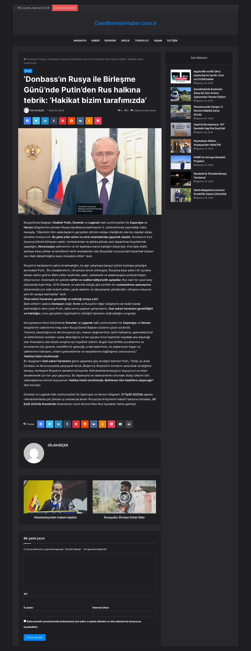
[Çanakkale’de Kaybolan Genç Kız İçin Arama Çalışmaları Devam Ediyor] (181, 94)
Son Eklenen (199, 57)
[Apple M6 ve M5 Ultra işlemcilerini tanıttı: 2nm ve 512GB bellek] (181, 76)
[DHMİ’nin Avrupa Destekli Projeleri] (181, 162)
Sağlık (125, 40)
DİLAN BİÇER (37, 110)
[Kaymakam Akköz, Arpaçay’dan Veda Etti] (181, 146)
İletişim (172, 40)
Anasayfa (79, 40)
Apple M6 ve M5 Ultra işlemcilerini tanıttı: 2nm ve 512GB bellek (209, 75)
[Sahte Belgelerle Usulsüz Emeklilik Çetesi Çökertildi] (181, 195)
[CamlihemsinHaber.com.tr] (125, 23)
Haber (95, 40)
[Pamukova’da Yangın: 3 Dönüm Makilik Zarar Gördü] (181, 112)
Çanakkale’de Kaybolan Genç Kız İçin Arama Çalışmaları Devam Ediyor (210, 92)
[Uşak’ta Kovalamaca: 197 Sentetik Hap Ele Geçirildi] (181, 129)
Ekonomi (110, 40)
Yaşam (158, 40)
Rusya (42, 59)
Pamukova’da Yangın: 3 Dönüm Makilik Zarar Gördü (208, 110)
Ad (26, 593)
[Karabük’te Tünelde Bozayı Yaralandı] (181, 179)
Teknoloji (141, 40)
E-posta (29, 607)
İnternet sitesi (100, 607)
